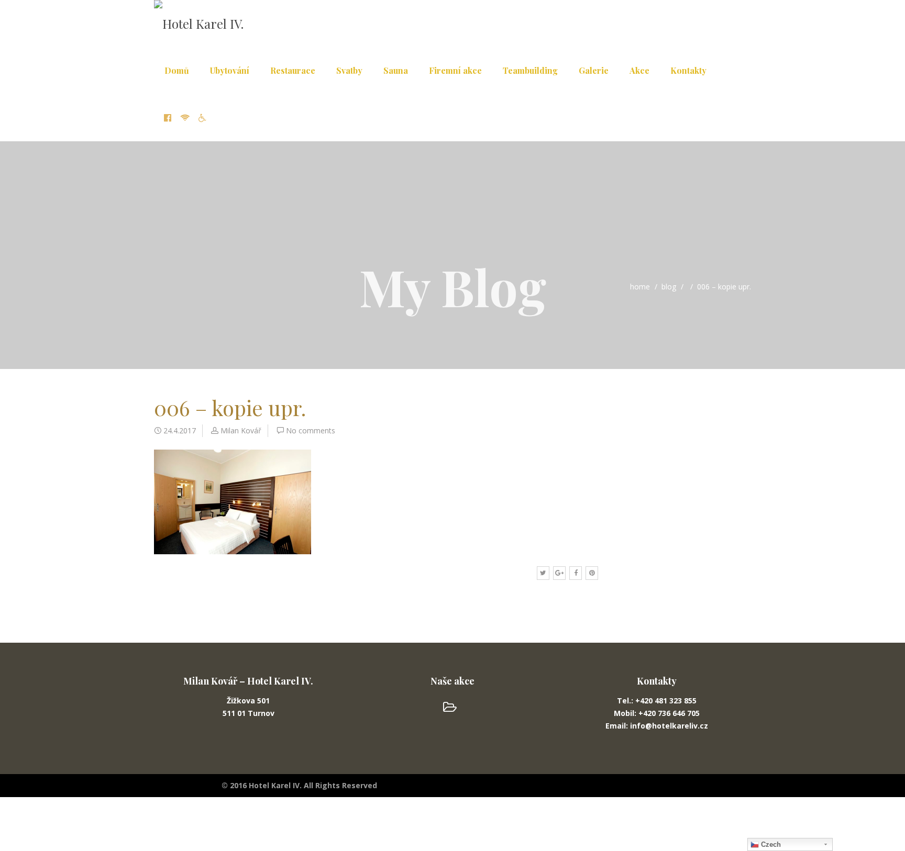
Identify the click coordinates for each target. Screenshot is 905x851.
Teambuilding (530, 70)
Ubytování (229, 70)
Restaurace (292, 70)
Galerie (594, 70)
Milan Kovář (240, 430)
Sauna (395, 70)
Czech (770, 844)
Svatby (349, 70)
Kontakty (688, 70)
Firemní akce (455, 70)
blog (668, 287)
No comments (310, 430)
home (640, 287)
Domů (176, 70)
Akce (639, 70)
